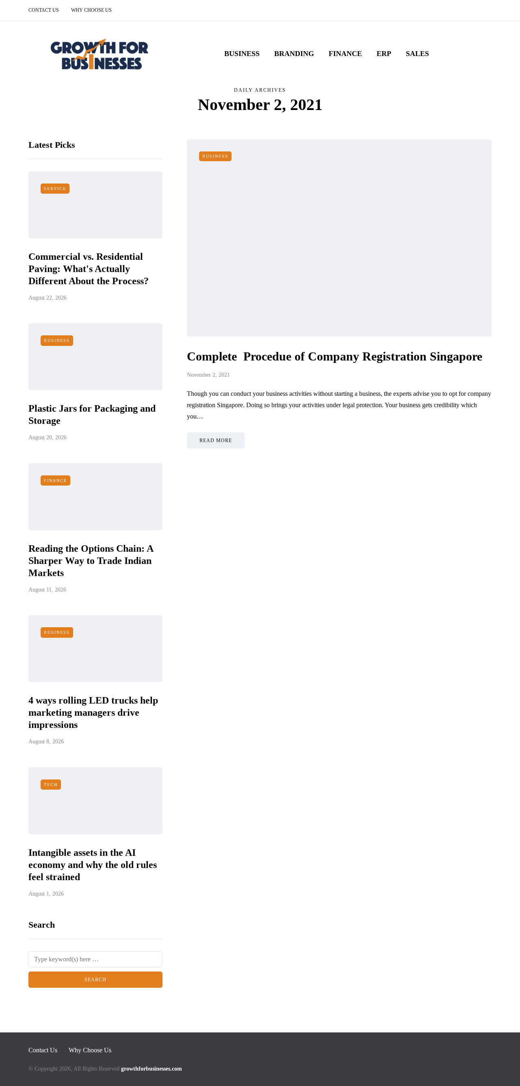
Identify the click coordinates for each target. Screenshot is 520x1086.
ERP (384, 54)
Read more (215, 440)
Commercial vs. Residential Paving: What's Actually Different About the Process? (88, 268)
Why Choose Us (91, 10)
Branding (294, 54)
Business (242, 54)
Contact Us (43, 10)
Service (55, 188)
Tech (51, 784)
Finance (345, 54)
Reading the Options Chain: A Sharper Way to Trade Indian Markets (90, 560)
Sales (417, 54)
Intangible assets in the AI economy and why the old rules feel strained (92, 864)
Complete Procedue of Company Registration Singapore (334, 356)
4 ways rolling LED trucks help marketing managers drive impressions (93, 712)
